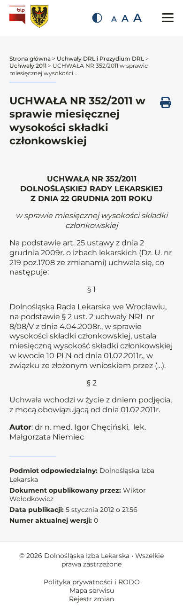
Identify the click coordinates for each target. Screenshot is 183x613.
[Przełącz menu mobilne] (168, 17)
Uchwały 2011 (27, 65)
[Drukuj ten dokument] (166, 102)
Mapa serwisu (91, 590)
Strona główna (30, 58)
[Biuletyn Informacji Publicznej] (18, 18)
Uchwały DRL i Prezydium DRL (100, 58)
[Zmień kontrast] (97, 18)
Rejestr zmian (91, 599)
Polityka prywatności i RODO (92, 582)
